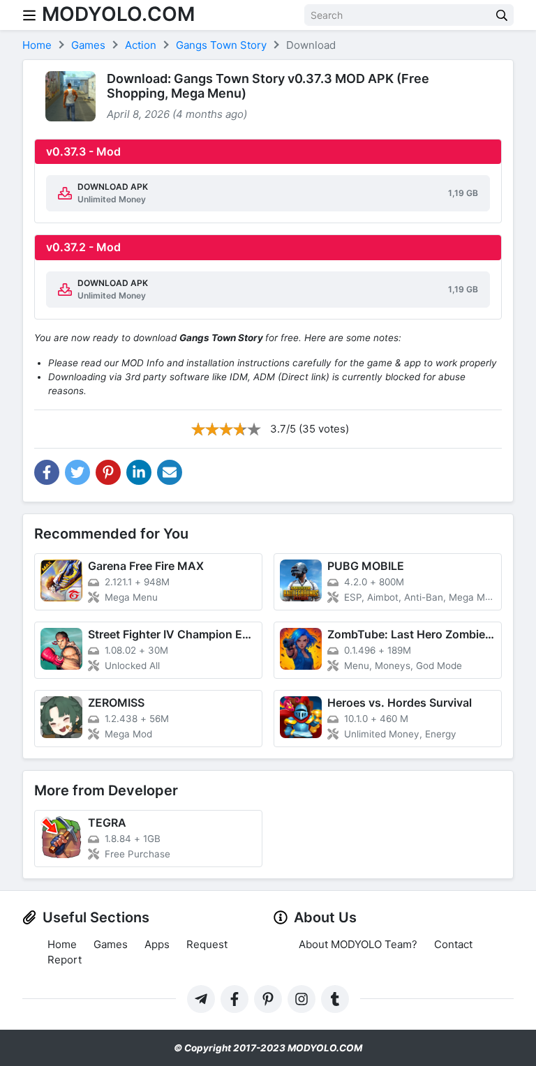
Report (64, 959)
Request (207, 944)
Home (62, 944)
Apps (157, 944)
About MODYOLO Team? (358, 944)
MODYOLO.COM (118, 14)
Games (111, 944)
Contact (453, 944)
